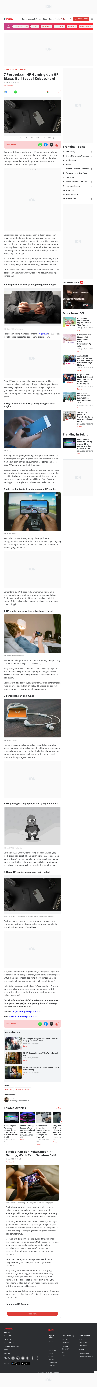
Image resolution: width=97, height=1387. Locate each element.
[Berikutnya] (61, 1121)
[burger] (91, 18)
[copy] (57, 145)
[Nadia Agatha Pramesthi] (6, 1099)
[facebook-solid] (46, 145)
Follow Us (7, 1358)
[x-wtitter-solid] (51, 145)
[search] (70, 18)
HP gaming (42, 333)
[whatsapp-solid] (40, 145)
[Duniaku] (8, 19)
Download (7, 1364)
